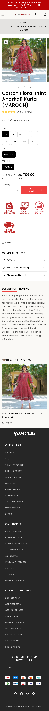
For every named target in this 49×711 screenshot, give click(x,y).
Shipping (5, 179)
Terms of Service (14, 501)
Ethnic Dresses (13, 616)
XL (34, 134)
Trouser (9, 574)
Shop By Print (12, 640)
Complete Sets (13, 604)
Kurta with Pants (14, 580)
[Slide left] (18, 87)
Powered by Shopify (34, 706)
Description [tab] (9, 289)
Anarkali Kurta (13, 531)
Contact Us (11, 495)
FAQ (7, 459)
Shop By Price (12, 647)
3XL (15, 141)
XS (5, 134)
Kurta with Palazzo (16, 562)
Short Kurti (11, 568)
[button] (36, 14)
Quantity (6, 185)
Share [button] (8, 242)
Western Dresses (14, 610)
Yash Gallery (19, 706)
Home (23, 22)
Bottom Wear (12, 598)
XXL (6, 141)
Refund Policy (12, 489)
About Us (10, 452)
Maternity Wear (13, 628)
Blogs (8, 514)
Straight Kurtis (13, 537)
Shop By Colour (14, 634)
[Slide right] (30, 87)
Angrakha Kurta (14, 549)
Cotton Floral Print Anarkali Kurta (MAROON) (22, 415)
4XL (24, 141)
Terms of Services (15, 465)
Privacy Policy (13, 477)
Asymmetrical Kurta (16, 543)
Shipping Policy (13, 471)
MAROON (9, 154)
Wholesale (11, 483)
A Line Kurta (11, 556)
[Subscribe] (41, 668)
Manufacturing (13, 507)
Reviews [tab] (24, 289)
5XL (34, 141)
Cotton (8, 167)
